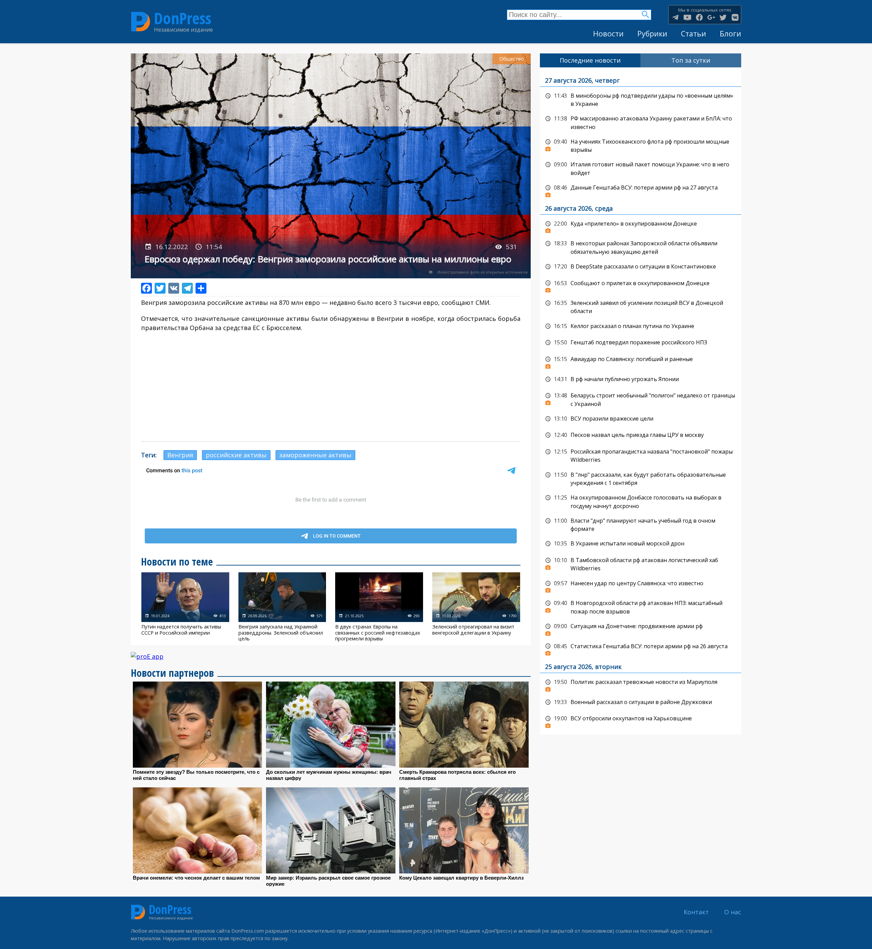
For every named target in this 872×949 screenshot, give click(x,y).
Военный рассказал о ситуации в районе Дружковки (640, 702)
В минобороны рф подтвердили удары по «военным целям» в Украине (640, 99)
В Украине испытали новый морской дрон (640, 543)
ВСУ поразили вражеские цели (640, 418)
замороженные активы (315, 455)
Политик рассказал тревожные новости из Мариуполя (640, 684)
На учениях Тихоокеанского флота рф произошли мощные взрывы (640, 145)
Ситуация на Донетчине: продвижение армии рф (640, 628)
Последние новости (590, 60)
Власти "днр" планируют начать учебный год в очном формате (640, 524)
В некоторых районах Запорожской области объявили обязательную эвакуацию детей (640, 247)
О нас (732, 912)
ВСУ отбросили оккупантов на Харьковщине (640, 720)
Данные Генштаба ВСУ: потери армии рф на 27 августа (640, 189)
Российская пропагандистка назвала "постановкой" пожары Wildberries (640, 455)
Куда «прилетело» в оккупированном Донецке (640, 225)
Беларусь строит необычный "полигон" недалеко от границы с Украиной (640, 399)
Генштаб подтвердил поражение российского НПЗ (640, 342)
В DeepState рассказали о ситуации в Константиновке (640, 266)
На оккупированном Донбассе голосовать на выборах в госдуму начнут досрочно (640, 501)
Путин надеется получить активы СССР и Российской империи (185, 607)
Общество (511, 58)
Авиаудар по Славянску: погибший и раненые (640, 361)
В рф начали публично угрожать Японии (640, 379)
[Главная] (141, 22)
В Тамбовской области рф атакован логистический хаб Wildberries (640, 563)
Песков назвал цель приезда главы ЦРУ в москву (640, 435)
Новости (608, 33)
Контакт (696, 912)
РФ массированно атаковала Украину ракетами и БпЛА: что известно (640, 122)
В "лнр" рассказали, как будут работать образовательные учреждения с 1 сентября (640, 478)
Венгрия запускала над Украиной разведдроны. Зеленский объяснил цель (282, 607)
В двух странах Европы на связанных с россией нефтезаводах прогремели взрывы (379, 607)
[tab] (590, 60)
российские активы (236, 455)
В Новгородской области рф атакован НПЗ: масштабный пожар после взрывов (640, 606)
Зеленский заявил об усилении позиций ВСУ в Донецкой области (640, 306)
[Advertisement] (330, 387)
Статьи (693, 33)
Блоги (730, 33)
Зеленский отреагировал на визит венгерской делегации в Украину (476, 607)
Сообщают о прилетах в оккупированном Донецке (640, 285)
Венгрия (180, 455)
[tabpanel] (640, 401)
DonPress (182, 18)
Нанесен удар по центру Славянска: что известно (640, 585)
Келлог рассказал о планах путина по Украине (640, 326)
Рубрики (652, 33)
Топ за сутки (690, 60)
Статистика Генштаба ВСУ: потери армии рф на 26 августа (640, 648)
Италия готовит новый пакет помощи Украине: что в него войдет (640, 168)
